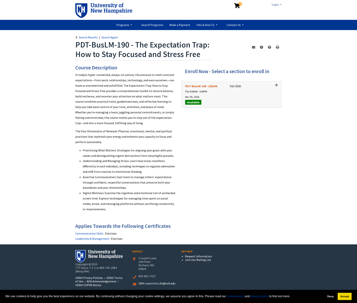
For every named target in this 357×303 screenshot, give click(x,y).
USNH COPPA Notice (88, 285)
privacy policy (259, 296)
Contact (137, 251)
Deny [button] (330, 296)
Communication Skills (89, 233)
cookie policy (235, 296)
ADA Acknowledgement (102, 281)
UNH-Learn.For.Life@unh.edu (157, 283)
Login (275, 4)
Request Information (198, 256)
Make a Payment (179, 25)
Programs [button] (123, 25)
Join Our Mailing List (198, 260)
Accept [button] (344, 296)
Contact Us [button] (234, 25)
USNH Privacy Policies (89, 278)
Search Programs (152, 25)
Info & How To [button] (205, 25)
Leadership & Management (92, 238)
